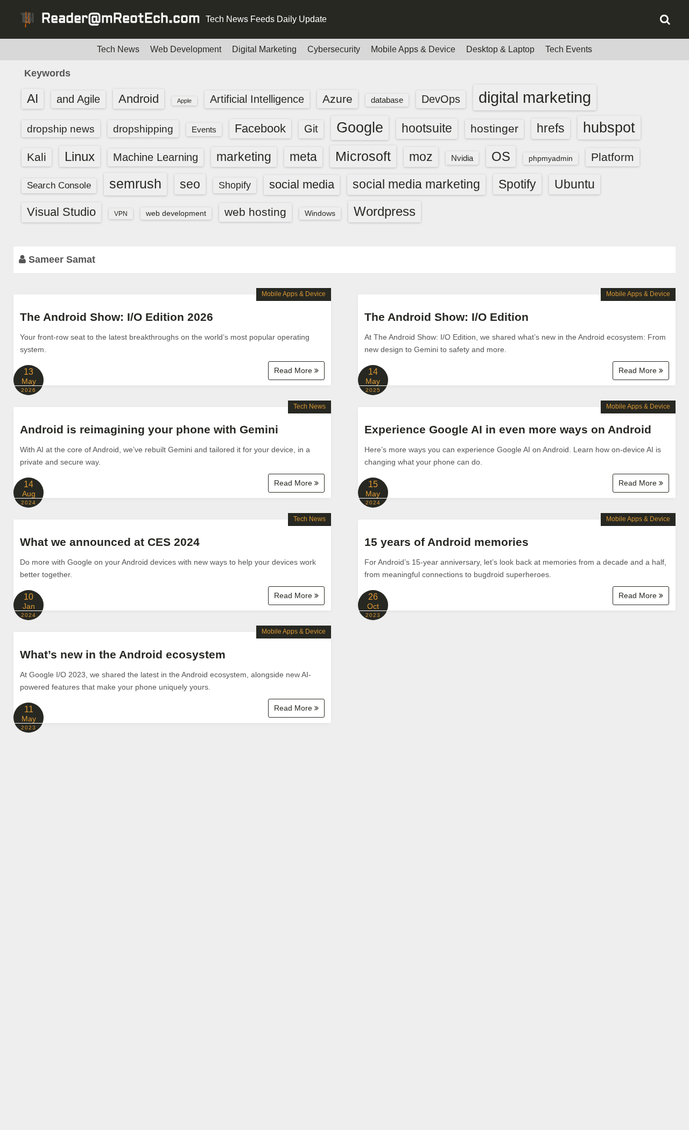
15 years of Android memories (446, 542)
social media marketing (416, 184)
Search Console (59, 185)
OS (500, 156)
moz (421, 157)
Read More (294, 370)
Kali (36, 157)
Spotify (517, 184)
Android (138, 99)
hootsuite (427, 128)
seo (190, 184)
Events (204, 129)
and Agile (78, 99)
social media (301, 184)
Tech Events (568, 49)
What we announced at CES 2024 (110, 542)
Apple (184, 100)
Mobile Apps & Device (413, 49)
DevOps (440, 99)
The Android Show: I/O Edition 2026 (116, 317)
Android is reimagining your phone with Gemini (149, 429)
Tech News (118, 49)
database (387, 99)
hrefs (551, 128)
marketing (243, 157)
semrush (135, 183)
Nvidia (462, 158)
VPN (121, 213)
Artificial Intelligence (257, 99)
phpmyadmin (551, 158)
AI (32, 99)
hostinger (494, 128)
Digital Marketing (264, 49)
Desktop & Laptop (500, 49)
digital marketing (535, 97)
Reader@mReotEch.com (120, 19)
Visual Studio (61, 212)
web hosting (255, 212)
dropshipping (143, 129)
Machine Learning (155, 157)
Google (359, 128)
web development (176, 213)
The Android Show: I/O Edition (446, 317)
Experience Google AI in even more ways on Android (507, 429)
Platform (612, 157)
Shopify (235, 185)
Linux (80, 156)
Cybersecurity (333, 49)
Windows (320, 213)
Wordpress (385, 211)
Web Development (185, 49)
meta (303, 157)
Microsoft (363, 156)
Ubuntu (574, 184)
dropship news (61, 129)
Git (311, 129)
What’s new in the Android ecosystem (123, 654)
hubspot (609, 128)
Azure (337, 99)
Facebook (260, 128)
